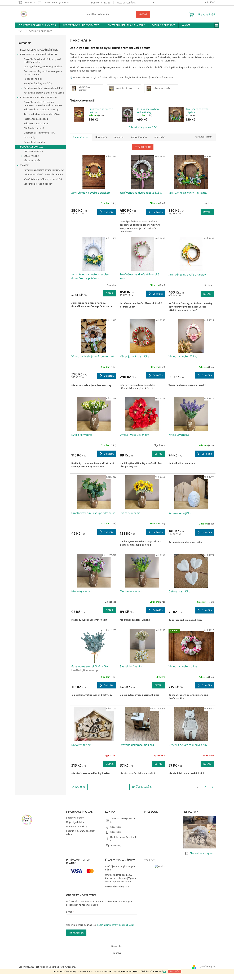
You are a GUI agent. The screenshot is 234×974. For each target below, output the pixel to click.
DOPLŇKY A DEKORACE (31, 147)
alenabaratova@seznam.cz (123, 820)
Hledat (143, 14)
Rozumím (174, 971)
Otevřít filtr (143, 146)
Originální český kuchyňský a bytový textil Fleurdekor (42, 60)
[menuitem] (37, 25)
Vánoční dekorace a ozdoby (38, 184)
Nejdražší (118, 137)
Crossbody (29, 137)
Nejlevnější (101, 137)
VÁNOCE (24, 165)
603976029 (115, 827)
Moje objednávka (126, 2)
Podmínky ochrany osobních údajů (80, 832)
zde (164, 971)
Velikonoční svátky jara (117, 886)
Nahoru (80, 786)
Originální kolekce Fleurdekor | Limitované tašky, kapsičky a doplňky (43, 103)
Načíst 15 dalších (142, 786)
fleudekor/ (115, 845)
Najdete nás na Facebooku (123, 838)
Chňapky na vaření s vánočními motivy (43, 174)
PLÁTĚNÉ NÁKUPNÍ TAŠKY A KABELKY (38, 97)
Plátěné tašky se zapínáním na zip (41, 109)
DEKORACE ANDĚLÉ (33, 151)
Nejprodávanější (139, 137)
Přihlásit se (76, 932)
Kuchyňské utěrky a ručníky (38, 83)
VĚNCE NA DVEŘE (32, 160)
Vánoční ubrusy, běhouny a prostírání (43, 179)
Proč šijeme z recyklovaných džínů (120, 868)
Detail (207, 212)
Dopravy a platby (100, 2)
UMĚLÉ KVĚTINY (31, 156)
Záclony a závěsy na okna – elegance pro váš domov (43, 73)
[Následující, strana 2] (205, 787)
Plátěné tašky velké (34, 128)
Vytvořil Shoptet (207, 967)
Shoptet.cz (117, 946)
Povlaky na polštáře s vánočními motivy (44, 170)
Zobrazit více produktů (141, 127)
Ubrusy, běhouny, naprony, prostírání (43, 66)
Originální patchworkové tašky (39, 133)
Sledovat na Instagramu (202, 853)
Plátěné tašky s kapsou (36, 119)
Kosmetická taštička (34, 142)
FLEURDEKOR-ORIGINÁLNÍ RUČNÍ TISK (39, 50)
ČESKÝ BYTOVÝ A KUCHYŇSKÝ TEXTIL (39, 54)
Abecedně (159, 137)
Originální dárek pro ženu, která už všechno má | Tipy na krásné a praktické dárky (120, 878)
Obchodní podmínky (76, 826)
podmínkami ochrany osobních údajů (116, 925)
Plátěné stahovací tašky (36, 123)
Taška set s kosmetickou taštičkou (42, 114)
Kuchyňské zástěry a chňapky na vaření (44, 93)
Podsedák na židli (33, 79)
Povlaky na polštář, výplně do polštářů (43, 88)
